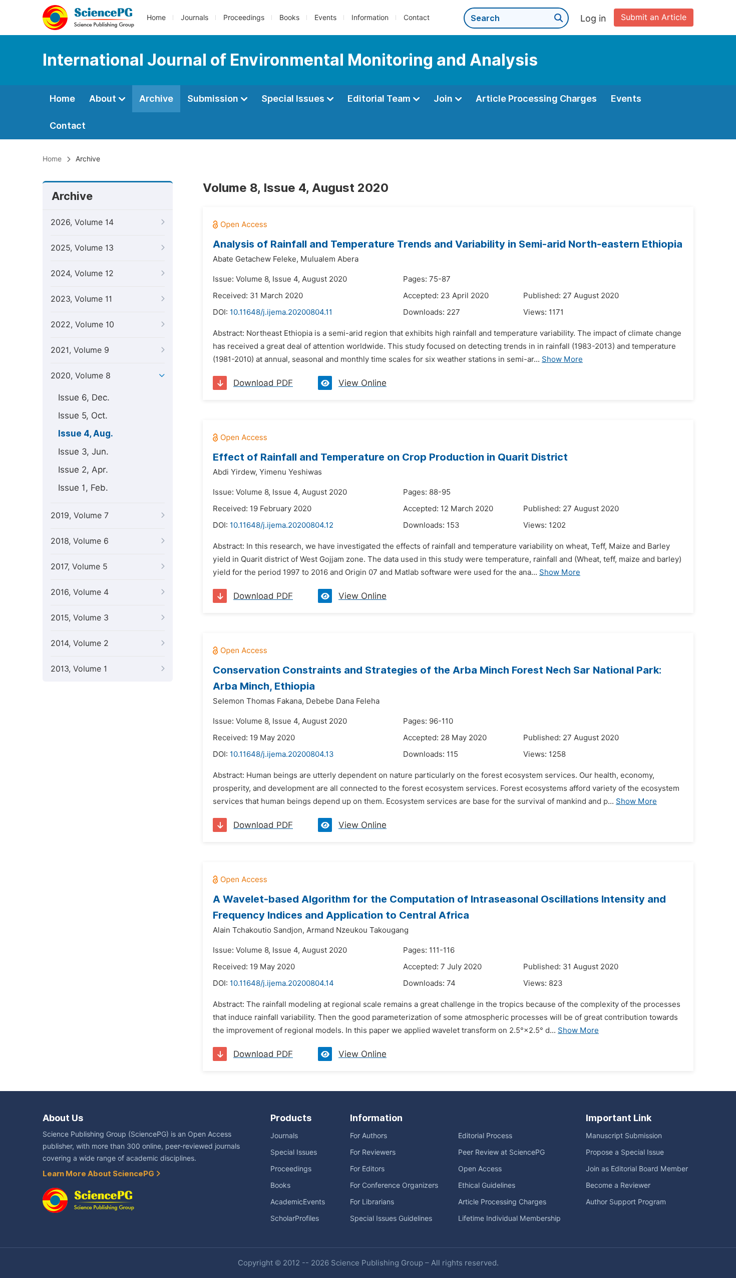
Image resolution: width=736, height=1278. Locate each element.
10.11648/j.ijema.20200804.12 (281, 525)
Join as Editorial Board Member (637, 1169)
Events (325, 18)
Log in (593, 18)
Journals (194, 18)
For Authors (368, 1136)
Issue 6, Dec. (84, 397)
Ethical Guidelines (486, 1185)
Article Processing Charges (536, 98)
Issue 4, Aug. (85, 434)
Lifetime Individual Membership (509, 1218)
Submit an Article (653, 17)
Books (289, 18)
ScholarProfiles (294, 1218)
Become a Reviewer (618, 1185)
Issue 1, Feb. (83, 488)
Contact (417, 18)
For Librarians (372, 1202)
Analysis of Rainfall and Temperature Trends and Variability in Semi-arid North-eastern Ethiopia (447, 244)
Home (156, 18)
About (103, 98)
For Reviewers (373, 1152)
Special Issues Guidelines (391, 1218)
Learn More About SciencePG (99, 1173)
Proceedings (243, 18)
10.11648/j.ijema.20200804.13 (282, 754)
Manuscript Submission (624, 1136)
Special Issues (293, 98)
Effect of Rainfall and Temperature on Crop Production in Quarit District (390, 457)
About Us (63, 1118)
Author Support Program (626, 1202)
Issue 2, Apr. (83, 470)
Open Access (480, 1169)
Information (370, 18)
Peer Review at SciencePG (501, 1152)
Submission (213, 98)
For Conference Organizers (394, 1185)
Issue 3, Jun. (83, 452)
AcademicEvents (297, 1202)
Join (444, 98)
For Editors (367, 1169)
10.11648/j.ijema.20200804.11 (281, 312)
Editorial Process (485, 1136)
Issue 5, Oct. (83, 415)
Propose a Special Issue (625, 1152)
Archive (156, 98)
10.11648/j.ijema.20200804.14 (282, 983)
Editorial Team (380, 98)
